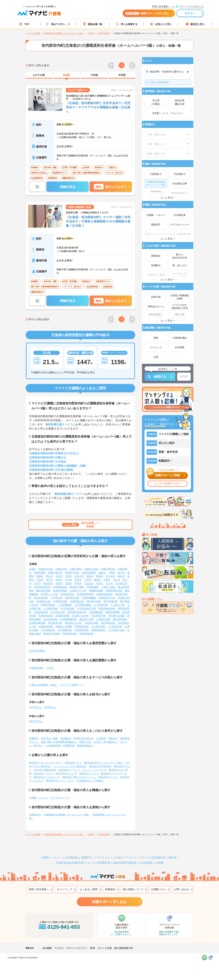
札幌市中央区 (46, 569)
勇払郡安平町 (55, 623)
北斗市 (109, 583)
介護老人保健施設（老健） (43, 684)
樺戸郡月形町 (94, 601)
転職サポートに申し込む (147, 13)
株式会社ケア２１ (89, 773)
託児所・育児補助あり (106, 742)
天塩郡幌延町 (96, 612)
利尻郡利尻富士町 (77, 612)
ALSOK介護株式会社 (45, 769)
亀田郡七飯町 (77, 587)
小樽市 (111, 572)
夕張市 (68, 576)
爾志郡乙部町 (43, 590)
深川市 (37, 583)
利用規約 (110, 889)
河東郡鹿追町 (82, 626)
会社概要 (47, 948)
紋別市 (59, 579)
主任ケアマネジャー (127, 857)
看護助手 (86, 857)
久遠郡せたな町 (78, 590)
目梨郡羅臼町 (86, 633)
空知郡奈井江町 (107, 597)
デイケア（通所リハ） (72, 684)
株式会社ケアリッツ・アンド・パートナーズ (82, 769)
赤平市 (49, 579)
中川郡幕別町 (48, 630)
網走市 (90, 576)
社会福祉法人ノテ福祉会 (90, 780)
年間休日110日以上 (83, 738)
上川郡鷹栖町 (65, 605)
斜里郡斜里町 (46, 615)
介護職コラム (158, 889)
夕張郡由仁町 (43, 601)
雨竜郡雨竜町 (48, 605)
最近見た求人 (197, 24)
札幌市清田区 (89, 572)
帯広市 (49, 576)
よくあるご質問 (89, 889)
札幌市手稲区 (72, 572)
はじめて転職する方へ (167, 483)
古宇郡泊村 (57, 597)
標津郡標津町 (70, 633)
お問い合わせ (181, 889)
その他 (49, 668)
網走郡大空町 (86, 619)
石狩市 (99, 583)
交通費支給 (69, 745)
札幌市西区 (40, 572)
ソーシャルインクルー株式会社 (70, 766)
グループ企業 (104, 948)
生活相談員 (71, 857)
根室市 (97, 579)
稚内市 (121, 576)
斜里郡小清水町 (80, 615)
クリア (184, 376)
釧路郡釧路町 (98, 630)
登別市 (59, 583)
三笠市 (87, 579)
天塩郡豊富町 (41, 612)
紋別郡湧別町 (50, 619)
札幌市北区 (61, 569)
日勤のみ (113, 738)
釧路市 (39, 576)
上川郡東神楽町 (83, 605)
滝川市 (116, 579)
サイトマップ (64, 889)
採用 (92, 948)
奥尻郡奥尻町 (60, 590)
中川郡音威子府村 (86, 608)
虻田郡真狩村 (67, 594)
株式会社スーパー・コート (60, 780)
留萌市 (99, 576)
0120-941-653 (63, 927)
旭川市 (121, 572)
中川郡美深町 (67, 608)
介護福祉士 (35, 814)
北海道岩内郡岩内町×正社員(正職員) (51, 469)
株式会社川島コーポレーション (79, 777)
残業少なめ (85, 742)
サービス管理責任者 (98, 862)
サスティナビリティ (77, 948)
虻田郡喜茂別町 (104, 594)
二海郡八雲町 (108, 587)
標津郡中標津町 (51, 633)
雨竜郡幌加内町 (107, 608)
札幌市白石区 (91, 569)
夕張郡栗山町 (77, 601)
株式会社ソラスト (43, 773)
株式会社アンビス (108, 777)
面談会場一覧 (95, 24)
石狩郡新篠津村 (42, 587)
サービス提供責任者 (153, 857)
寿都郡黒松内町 (114, 590)
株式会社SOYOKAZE (100, 766)
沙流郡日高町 (91, 623)
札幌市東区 (76, 569)
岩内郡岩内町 (159, 82)
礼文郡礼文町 (58, 612)
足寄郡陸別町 (82, 630)
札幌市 (32, 569)
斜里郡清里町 (62, 615)
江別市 (39, 579)
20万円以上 (50, 707)
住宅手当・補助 (49, 738)
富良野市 (48, 583)
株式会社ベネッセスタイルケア (46, 762)
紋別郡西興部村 (68, 619)
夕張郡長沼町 (60, 601)
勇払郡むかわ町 (73, 623)
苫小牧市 (110, 576)
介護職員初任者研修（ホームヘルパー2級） (66, 814)
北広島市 (89, 583)
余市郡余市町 (72, 597)
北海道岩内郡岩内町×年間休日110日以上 (54, 453)
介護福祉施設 (36, 668)
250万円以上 (36, 721)
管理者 (160, 862)
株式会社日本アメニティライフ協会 (103, 762)
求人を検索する (129, 24)
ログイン (190, 13)
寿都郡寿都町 (96, 590)
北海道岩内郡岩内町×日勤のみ (47, 457)
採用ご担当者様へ (39, 889)
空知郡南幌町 (89, 597)
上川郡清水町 (115, 626)
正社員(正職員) (37, 650)
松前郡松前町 (60, 587)
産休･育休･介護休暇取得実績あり (59, 742)
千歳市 (107, 579)
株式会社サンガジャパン (47, 777)
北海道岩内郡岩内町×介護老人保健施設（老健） (58, 465)
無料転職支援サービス (59, 424)
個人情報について (133, 889)
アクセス (59, 948)
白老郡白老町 (103, 619)
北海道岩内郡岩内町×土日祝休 (47, 461)
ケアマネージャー (60, 797)
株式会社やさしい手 (66, 773)
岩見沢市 (79, 576)
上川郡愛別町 (101, 605)
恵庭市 (68, 583)
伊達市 (78, 583)
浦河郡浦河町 (108, 623)
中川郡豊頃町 (65, 630)
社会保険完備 (53, 745)
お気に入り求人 (163, 24)
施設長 (172, 857)
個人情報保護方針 (123, 948)
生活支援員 (146, 862)
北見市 (59, 576)
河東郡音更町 (46, 626)
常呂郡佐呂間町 (116, 615)
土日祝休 (101, 738)
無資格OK (65, 738)
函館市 (102, 572)
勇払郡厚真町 (120, 619)
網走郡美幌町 (113, 612)
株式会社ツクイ (73, 762)
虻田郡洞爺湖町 (37, 623)
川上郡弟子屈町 (116, 630)
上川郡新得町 (98, 626)
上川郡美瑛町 (50, 608)
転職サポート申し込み (109, 902)
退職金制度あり (85, 745)
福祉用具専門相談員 (125, 862)
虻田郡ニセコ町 (49, 594)
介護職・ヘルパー (38, 797)
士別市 (68, 579)
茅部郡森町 (93, 587)
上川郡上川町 (118, 605)
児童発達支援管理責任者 (70, 862)
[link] (39, 75)
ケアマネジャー (103, 857)
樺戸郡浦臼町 (110, 601)
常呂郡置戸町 (98, 615)
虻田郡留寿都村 (85, 594)
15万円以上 (35, 707)
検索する (160, 376)
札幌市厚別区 (55, 572)
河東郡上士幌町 (63, 626)
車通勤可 (34, 738)
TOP (26, 24)
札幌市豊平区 (108, 569)
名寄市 (78, 579)
